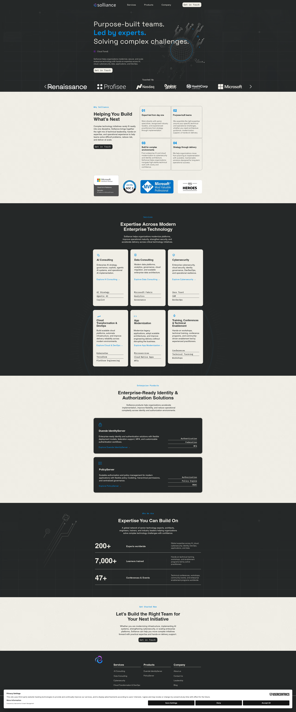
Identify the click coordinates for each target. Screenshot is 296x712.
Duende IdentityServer (153, 671)
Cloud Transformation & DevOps (127, 685)
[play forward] (250, 86)
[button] (131, 4)
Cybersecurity (119, 680)
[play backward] (45, 86)
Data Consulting (120, 676)
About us (177, 671)
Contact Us (178, 676)
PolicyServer (149, 675)
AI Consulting (119, 671)
